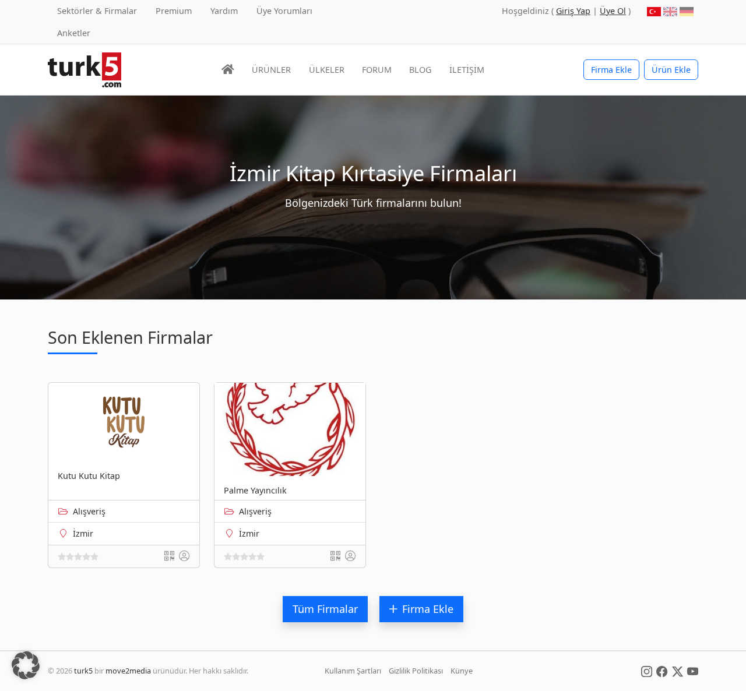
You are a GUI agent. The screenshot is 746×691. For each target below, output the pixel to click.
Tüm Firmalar (325, 609)
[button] (25, 665)
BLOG (420, 69)
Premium (174, 10)
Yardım (224, 10)
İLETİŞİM (466, 69)
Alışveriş (89, 511)
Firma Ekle (611, 69)
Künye (462, 670)
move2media (128, 670)
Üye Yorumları (284, 10)
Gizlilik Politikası (416, 670)
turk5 (83, 670)
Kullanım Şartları (353, 670)
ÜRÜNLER (271, 69)
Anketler (73, 32)
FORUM (377, 69)
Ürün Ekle (671, 69)
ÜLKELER (326, 69)
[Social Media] (646, 670)
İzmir (83, 533)
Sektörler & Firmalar (97, 10)
